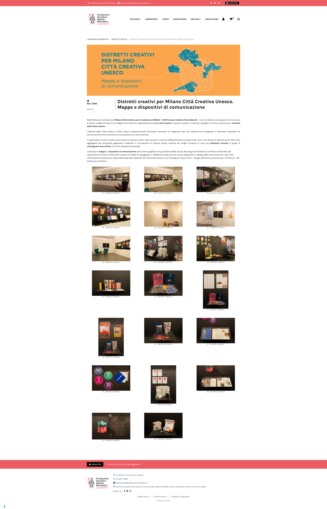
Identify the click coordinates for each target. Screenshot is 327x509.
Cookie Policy (143, 497)
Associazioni (179, 19)
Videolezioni (211, 19)
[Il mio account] (223, 19)
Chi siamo (135, 19)
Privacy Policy (160, 497)
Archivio (195, 19)
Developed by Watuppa (163, 500)
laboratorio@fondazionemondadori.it (132, 483)
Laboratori (151, 19)
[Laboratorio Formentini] (92, 19)
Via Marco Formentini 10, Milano (130, 475)
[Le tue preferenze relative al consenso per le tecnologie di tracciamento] (4, 506)
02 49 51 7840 (122, 479)
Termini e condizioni (180, 497)
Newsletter (233, 3)
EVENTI (165, 19)
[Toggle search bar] (238, 19)
